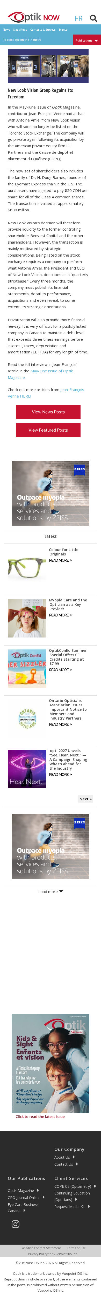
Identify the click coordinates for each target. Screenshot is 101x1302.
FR (78, 18)
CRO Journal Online (24, 1197)
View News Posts (48, 412)
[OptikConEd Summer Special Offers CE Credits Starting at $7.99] (27, 667)
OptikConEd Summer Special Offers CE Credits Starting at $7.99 (68, 657)
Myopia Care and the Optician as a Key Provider (68, 604)
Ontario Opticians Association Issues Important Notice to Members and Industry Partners (68, 709)
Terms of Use (76, 1248)
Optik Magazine (21, 1190)
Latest (51, 536)
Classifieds (20, 29)
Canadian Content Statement (40, 1248)
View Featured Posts (48, 430)
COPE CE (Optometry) (72, 1186)
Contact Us (63, 1164)
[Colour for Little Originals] (27, 567)
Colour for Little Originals (63, 551)
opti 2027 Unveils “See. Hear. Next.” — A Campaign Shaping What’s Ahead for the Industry (68, 759)
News (6, 29)
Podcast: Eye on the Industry (22, 40)
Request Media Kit (69, 1206)
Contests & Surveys (43, 29)
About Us (62, 1157)
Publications (84, 40)
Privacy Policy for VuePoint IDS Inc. (53, 1254)
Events (63, 29)
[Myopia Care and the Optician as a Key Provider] (27, 617)
